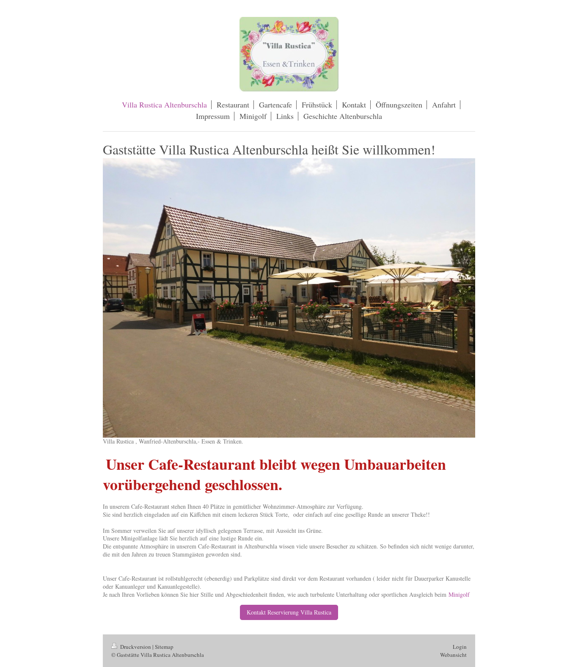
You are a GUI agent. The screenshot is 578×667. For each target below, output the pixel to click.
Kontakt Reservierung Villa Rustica (289, 612)
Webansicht (453, 655)
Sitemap (164, 646)
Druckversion (135, 646)
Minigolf (459, 594)
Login (460, 646)
